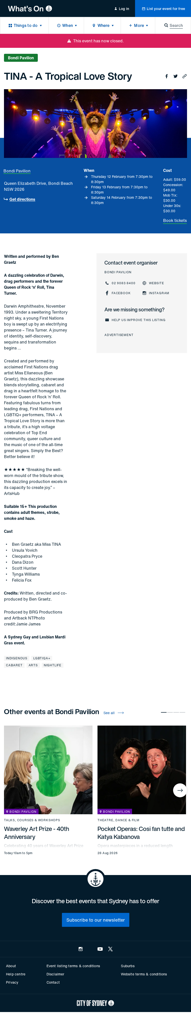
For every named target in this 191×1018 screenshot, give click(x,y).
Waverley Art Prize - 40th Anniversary (36, 832)
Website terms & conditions (144, 974)
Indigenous (16, 658)
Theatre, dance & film (118, 820)
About (11, 965)
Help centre (15, 974)
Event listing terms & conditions (73, 965)
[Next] (180, 790)
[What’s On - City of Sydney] (30, 8)
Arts (33, 665)
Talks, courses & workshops (32, 820)
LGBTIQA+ (41, 658)
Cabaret (14, 665)
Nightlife (52, 665)
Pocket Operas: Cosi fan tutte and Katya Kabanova (141, 832)
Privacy (12, 982)
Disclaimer (55, 974)
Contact (53, 982)
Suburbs (127, 965)
